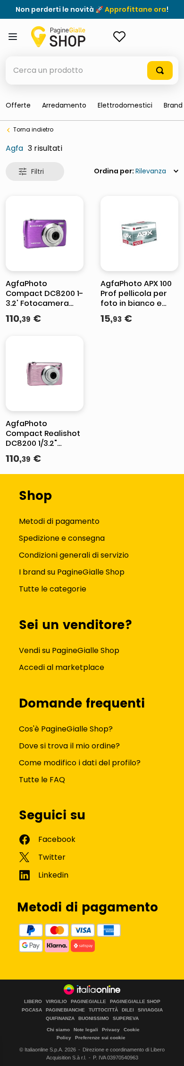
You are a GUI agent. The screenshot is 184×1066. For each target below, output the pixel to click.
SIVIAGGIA (150, 1010)
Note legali (86, 1029)
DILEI (128, 1010)
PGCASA (32, 1010)
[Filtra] (35, 171)
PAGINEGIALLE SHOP (135, 1001)
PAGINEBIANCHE (65, 1010)
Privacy (111, 1029)
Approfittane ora (135, 9)
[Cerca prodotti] (160, 70)
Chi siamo (58, 1029)
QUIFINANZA (60, 1018)
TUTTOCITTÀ (103, 1010)
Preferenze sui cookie (100, 1037)
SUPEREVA (126, 1018)
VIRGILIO (56, 1001)
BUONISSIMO (93, 1018)
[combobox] (92, 70)
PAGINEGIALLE (88, 1001)
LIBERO (33, 1001)
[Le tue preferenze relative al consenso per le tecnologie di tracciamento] (167, 1049)
